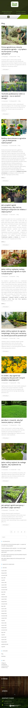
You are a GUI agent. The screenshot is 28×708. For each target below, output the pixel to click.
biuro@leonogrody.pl (21, 13)
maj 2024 (3, 594)
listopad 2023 (4, 601)
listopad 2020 (4, 641)
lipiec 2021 (3, 632)
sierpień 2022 (4, 618)
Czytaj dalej (5, 69)
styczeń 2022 (4, 625)
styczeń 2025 (4, 584)
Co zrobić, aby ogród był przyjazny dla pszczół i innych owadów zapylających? (13, 377)
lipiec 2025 (3, 577)
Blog (19, 56)
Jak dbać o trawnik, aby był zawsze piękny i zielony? (12, 421)
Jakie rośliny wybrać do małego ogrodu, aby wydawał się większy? (13, 464)
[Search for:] (14, 537)
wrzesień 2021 (4, 630)
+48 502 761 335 (7, 13)
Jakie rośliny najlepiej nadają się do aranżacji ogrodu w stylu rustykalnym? (13, 271)
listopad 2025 (4, 573)
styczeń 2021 (4, 639)
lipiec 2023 (3, 606)
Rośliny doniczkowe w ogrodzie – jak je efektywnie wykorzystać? (13, 140)
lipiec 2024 (3, 592)
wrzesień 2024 (4, 589)
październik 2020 (4, 644)
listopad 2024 (4, 587)
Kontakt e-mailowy (21, 11)
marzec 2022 (3, 622)
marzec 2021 (3, 637)
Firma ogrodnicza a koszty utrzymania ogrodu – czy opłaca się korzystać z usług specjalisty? (14, 50)
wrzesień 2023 (4, 603)
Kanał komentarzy (5, 666)
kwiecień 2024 (4, 596)
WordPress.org (4, 667)
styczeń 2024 (4, 599)
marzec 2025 (3, 582)
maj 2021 (3, 634)
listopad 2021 (4, 627)
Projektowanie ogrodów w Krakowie (9, 237)
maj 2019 (3, 646)
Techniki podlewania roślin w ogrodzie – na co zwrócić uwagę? (13, 96)
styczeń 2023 (4, 611)
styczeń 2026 (4, 570)
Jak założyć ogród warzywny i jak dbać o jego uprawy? (12, 506)
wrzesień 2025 (4, 575)
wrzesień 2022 (4, 615)
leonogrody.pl (5, 56)
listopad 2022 (4, 613)
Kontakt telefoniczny (7, 11)
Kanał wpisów (4, 664)
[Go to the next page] (25, 532)
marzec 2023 (3, 608)
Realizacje (3, 656)
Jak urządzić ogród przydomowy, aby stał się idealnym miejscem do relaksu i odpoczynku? (14, 208)
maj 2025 (3, 580)
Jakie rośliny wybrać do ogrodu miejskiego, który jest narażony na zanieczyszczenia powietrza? (14, 333)
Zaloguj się (3, 663)
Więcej (2, 687)
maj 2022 (3, 620)
